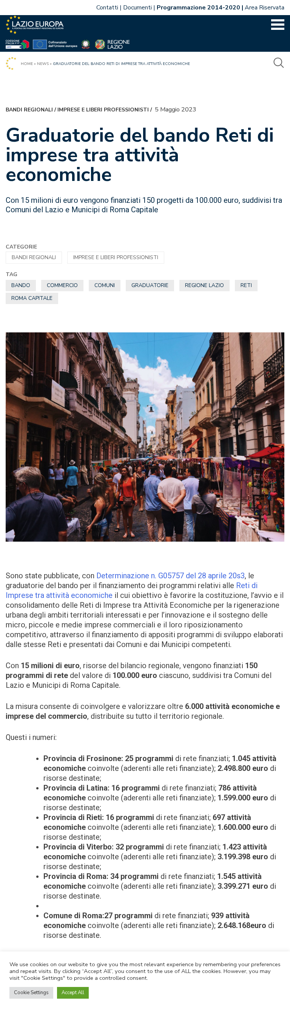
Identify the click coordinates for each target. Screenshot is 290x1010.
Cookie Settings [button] (31, 992)
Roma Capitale (31, 298)
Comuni (104, 285)
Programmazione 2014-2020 (198, 7)
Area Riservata (264, 7)
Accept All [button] (73, 992)
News (43, 63)
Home (27, 63)
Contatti (107, 7)
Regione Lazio (204, 285)
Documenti (137, 7)
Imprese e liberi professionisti (103, 109)
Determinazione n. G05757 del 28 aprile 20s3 (170, 575)
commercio (62, 285)
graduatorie (149, 285)
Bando (20, 285)
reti (246, 285)
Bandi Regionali (29, 109)
